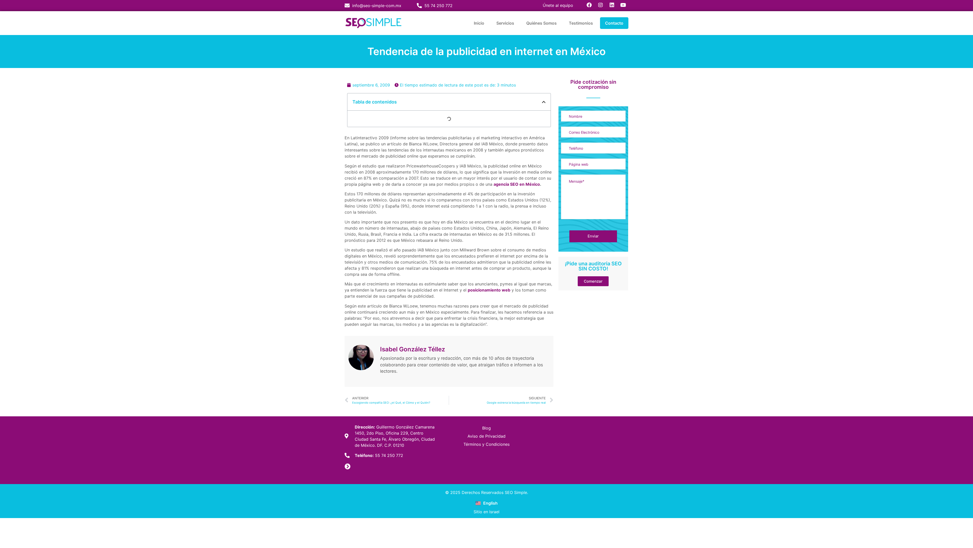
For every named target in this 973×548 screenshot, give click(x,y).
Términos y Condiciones (486, 444)
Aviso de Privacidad (486, 436)
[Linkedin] (612, 5)
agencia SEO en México (517, 184)
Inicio (479, 23)
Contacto (614, 23)
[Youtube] (623, 5)
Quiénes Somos (541, 23)
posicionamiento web (489, 290)
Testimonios (581, 23)
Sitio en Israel (486, 511)
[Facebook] (589, 5)
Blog (486, 428)
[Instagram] (600, 5)
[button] (544, 102)
